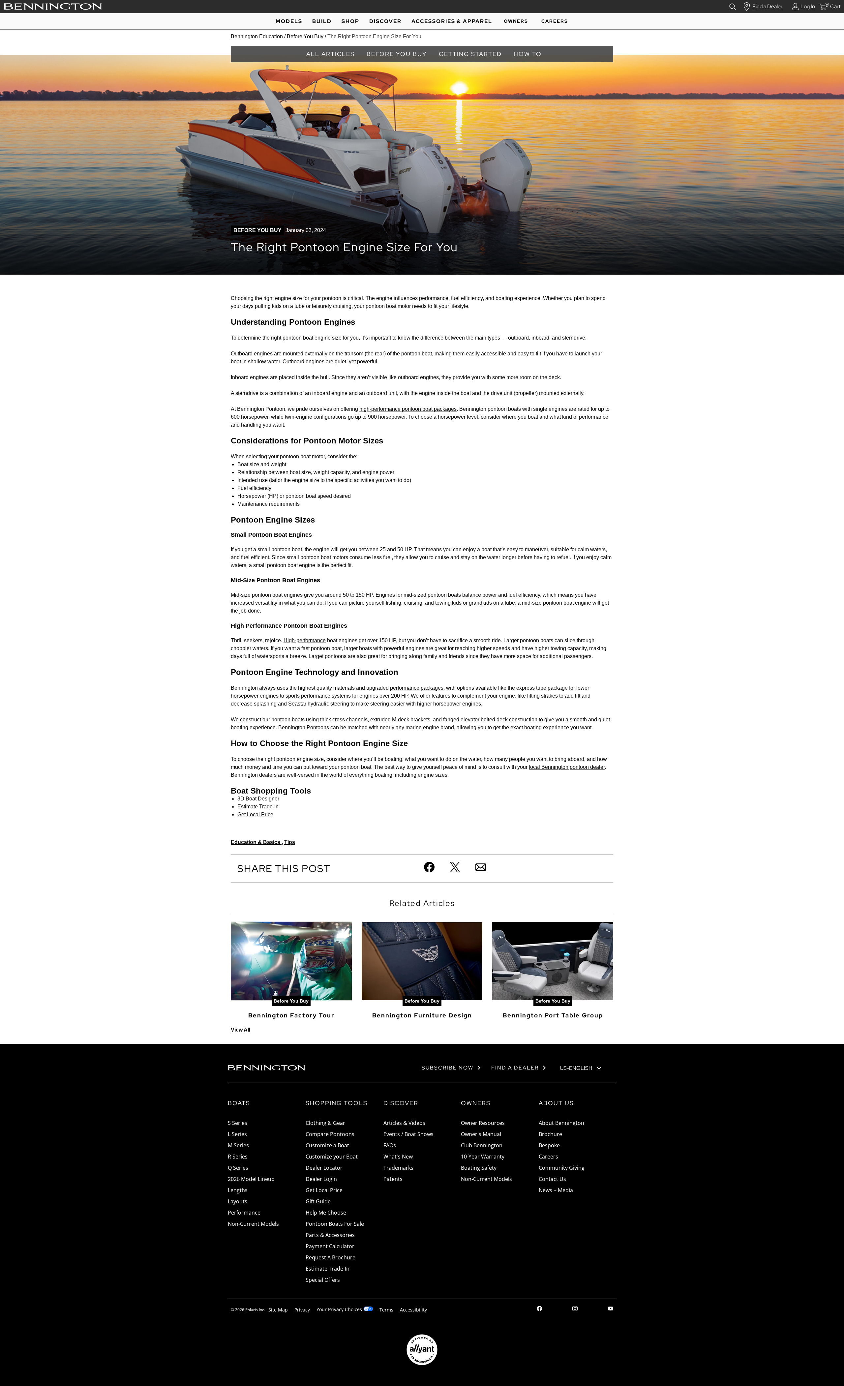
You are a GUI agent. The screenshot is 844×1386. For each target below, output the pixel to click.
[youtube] (610, 1309)
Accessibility (413, 1310)
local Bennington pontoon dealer (567, 767)
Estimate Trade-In (258, 806)
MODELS (289, 21)
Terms (386, 1310)
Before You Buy (305, 36)
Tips (289, 842)
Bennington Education (257, 36)
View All (240, 1030)
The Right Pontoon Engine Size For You (374, 36)
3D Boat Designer (258, 798)
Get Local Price (255, 814)
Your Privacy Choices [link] (339, 1309)
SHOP (350, 21)
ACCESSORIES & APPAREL (451, 21)
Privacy (302, 1310)
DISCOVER (385, 21)
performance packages (416, 688)
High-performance (305, 640)
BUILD (322, 21)
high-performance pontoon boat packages (408, 409)
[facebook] (539, 1309)
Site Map (278, 1310)
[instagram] (575, 1309)
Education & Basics (256, 842)
